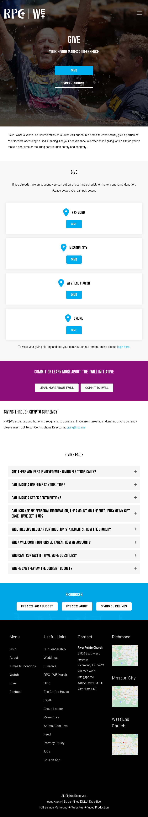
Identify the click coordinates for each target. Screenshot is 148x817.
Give (13, 683)
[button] (74, 471)
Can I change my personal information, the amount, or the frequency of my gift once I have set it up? (71, 513)
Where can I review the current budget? (42, 568)
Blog (47, 683)
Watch (14, 674)
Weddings (51, 657)
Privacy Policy (54, 743)
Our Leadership (55, 649)
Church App (52, 760)
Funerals (50, 666)
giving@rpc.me (76, 427)
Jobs (47, 751)
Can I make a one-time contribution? (38, 484)
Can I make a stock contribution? (36, 497)
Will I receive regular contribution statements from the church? (61, 529)
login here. (123, 346)
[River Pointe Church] (24, 13)
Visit (13, 649)
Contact (15, 691)
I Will (47, 700)
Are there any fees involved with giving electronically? (54, 471)
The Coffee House (56, 691)
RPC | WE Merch (55, 674)
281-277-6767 (86, 671)
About (14, 657)
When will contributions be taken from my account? (51, 542)
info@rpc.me (86, 677)
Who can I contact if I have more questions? (44, 555)
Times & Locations (23, 666)
